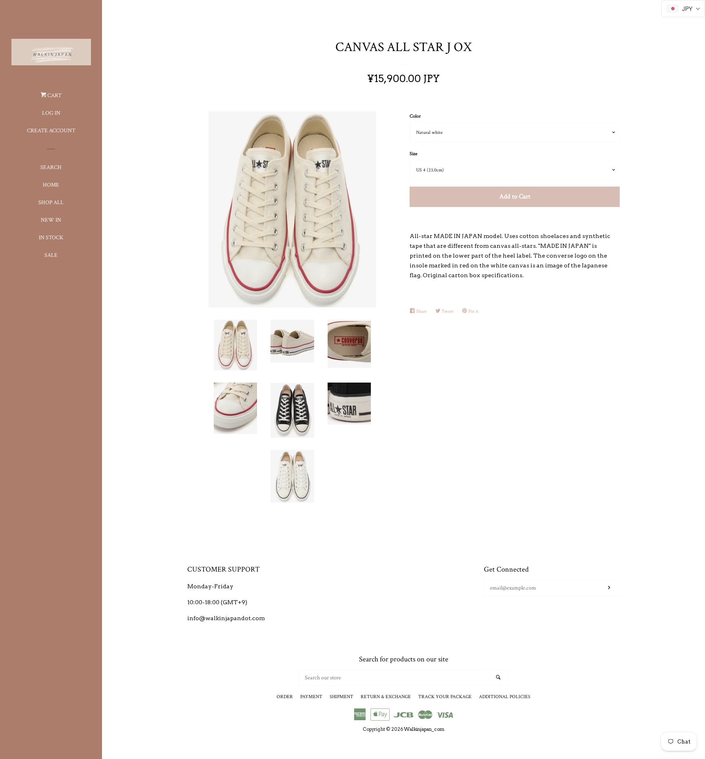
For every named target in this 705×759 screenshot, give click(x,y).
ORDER (285, 697)
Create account (51, 130)
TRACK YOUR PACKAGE (445, 697)
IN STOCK (51, 237)
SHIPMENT (341, 697)
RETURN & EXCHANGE (386, 697)
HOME (51, 185)
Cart (54, 95)
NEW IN (51, 220)
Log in (51, 113)
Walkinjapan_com (424, 729)
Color (415, 116)
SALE (51, 255)
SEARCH (51, 167)
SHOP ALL (51, 202)
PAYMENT (311, 697)
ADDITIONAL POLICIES (504, 697)
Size (413, 154)
